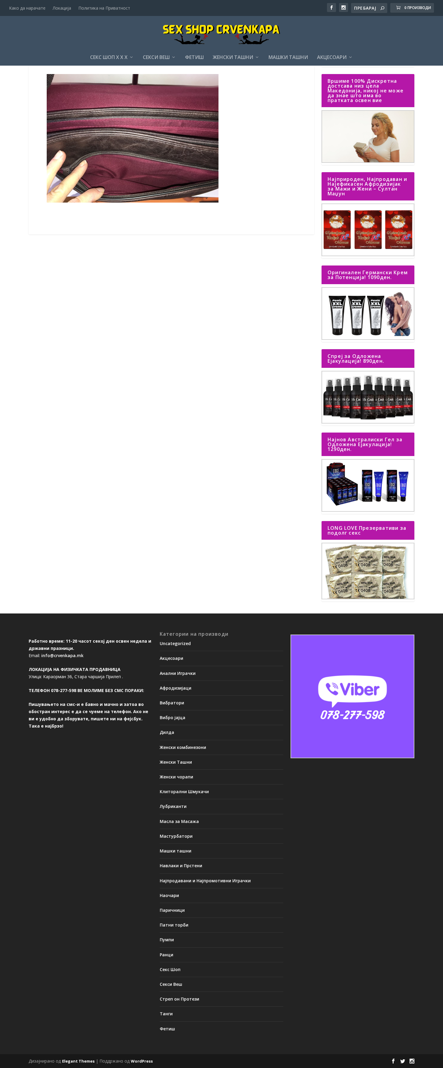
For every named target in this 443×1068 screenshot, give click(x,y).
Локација (62, 8)
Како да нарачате (27, 8)
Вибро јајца (172, 717)
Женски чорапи (176, 777)
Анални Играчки (178, 673)
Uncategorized (175, 643)
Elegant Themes (78, 1061)
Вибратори (172, 703)
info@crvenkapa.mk (62, 655)
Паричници (172, 910)
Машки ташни (288, 58)
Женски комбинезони (183, 747)
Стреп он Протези (179, 999)
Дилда (167, 732)
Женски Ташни (233, 58)
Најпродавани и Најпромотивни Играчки (205, 880)
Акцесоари (332, 58)
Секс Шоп (170, 969)
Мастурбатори (176, 836)
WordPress (142, 1061)
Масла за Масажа (179, 821)
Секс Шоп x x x (108, 58)
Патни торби (174, 925)
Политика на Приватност (104, 8)
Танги (166, 1014)
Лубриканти (173, 806)
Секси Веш (156, 58)
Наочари (169, 895)
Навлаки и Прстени (181, 865)
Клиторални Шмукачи (184, 791)
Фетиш (194, 58)
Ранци (166, 955)
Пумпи (167, 939)
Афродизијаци (175, 688)
